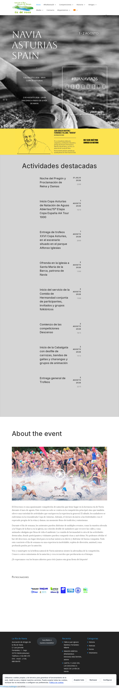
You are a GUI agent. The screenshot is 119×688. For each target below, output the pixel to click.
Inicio (38, 5)
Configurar (107, 680)
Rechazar (93, 680)
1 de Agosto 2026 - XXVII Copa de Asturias (34, 79)
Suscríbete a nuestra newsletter (47, 641)
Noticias (92, 646)
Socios (91, 649)
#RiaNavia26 (49, 5)
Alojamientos (62, 10)
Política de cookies (56, 682)
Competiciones (65, 5)
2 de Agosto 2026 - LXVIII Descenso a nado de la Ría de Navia (34, 100)
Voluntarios (93, 653)
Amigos (91, 5)
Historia (80, 5)
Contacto (50, 10)
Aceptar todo (79, 680)
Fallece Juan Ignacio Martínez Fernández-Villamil (71, 645)
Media (38, 10)
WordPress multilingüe (8, 686)
